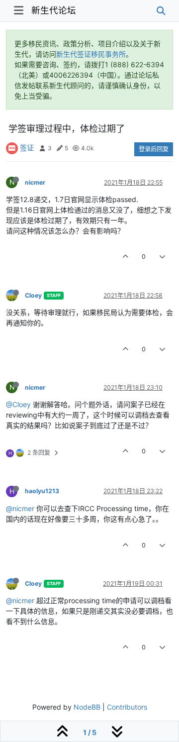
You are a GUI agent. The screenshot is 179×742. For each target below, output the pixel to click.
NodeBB (87, 707)
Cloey (33, 295)
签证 (27, 147)
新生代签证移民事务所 (91, 54)
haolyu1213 (42, 491)
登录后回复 (154, 149)
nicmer (35, 182)
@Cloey (18, 404)
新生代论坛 (53, 10)
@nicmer (20, 508)
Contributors (127, 707)
